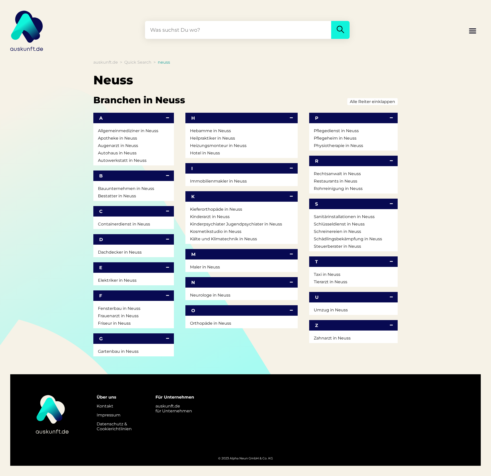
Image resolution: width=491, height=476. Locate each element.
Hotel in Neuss (205, 153)
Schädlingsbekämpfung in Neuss (348, 238)
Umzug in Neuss (331, 310)
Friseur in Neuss (114, 323)
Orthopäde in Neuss (210, 323)
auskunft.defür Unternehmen (173, 408)
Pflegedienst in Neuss (336, 130)
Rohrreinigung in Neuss (338, 188)
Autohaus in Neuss (117, 153)
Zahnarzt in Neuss (332, 338)
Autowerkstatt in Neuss (122, 160)
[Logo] (26, 30)
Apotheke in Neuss (117, 138)
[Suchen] (340, 30)
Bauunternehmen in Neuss (126, 188)
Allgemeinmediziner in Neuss (128, 130)
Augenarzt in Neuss (118, 145)
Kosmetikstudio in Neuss (215, 231)
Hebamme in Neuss (210, 130)
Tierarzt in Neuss (330, 281)
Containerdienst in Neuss (124, 224)
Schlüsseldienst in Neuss (339, 224)
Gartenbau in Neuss (118, 351)
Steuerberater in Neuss (337, 246)
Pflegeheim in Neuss (335, 138)
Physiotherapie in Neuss (338, 145)
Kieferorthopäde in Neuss (216, 209)
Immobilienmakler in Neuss (218, 181)
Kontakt (105, 406)
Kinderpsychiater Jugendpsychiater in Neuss (236, 224)
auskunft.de (105, 62)
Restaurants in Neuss (335, 181)
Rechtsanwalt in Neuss (337, 173)
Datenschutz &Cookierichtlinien (114, 426)
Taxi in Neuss (327, 274)
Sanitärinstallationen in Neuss (344, 216)
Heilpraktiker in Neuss (212, 138)
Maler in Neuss (205, 267)
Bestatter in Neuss (117, 196)
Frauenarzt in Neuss (118, 315)
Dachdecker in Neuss (120, 252)
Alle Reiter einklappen (372, 101)
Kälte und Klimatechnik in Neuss (223, 238)
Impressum (108, 415)
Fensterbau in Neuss (119, 308)
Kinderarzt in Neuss (210, 216)
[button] (472, 31)
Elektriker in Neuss (117, 280)
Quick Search (137, 62)
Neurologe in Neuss (210, 295)
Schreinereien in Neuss (337, 231)
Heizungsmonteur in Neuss (218, 145)
